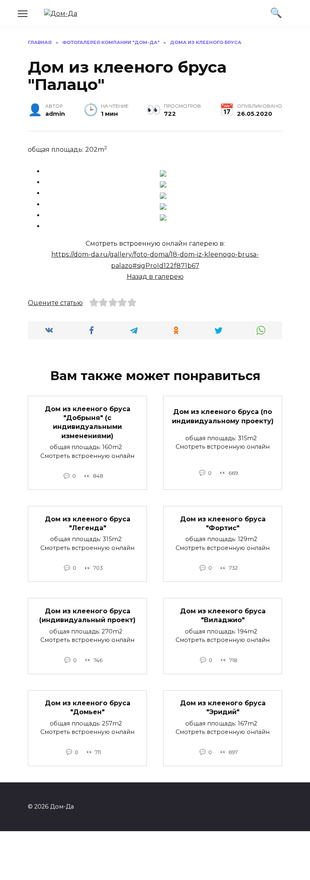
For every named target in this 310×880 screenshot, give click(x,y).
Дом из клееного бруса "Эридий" (223, 707)
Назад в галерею (155, 276)
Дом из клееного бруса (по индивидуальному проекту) (223, 416)
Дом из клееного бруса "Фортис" (223, 523)
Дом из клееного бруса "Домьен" (87, 707)
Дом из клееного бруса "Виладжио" (223, 615)
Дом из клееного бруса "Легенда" (87, 523)
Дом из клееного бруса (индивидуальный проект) (87, 615)
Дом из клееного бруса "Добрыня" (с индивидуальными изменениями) (87, 422)
